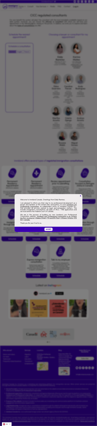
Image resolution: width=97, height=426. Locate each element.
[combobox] (7, 424)
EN (7, 424)
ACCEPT (48, 229)
